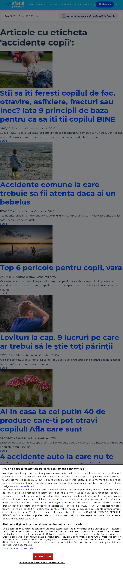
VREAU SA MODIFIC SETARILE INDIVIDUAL (42, 562)
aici (61, 506)
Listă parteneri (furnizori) (17, 548)
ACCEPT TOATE (43, 556)
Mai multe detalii (24, 486)
